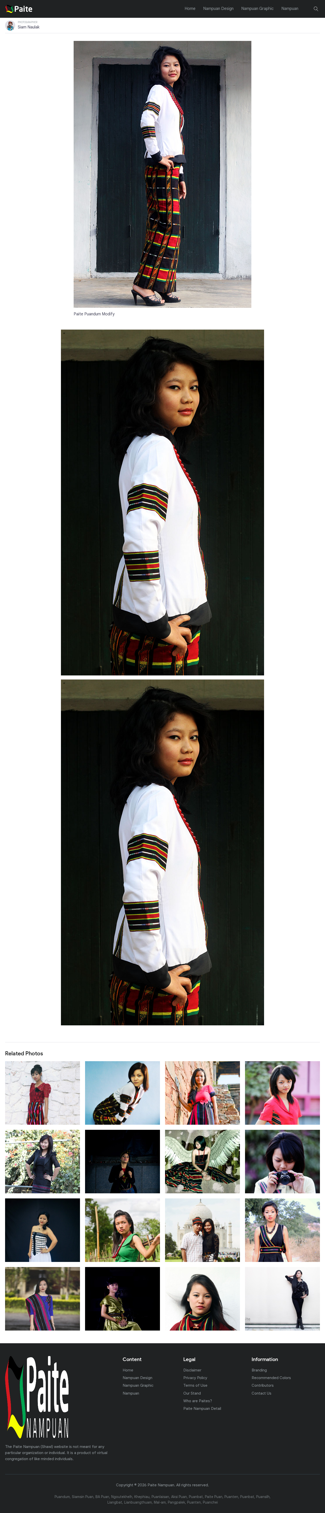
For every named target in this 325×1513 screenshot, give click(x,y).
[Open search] (316, 8)
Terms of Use (195, 1385)
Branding (259, 1370)
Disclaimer (192, 1370)
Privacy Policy (195, 1377)
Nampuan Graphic (257, 8)
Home (190, 8)
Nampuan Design (218, 8)
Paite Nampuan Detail (202, 1408)
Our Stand (192, 1393)
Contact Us (261, 1393)
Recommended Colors (271, 1377)
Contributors (263, 1385)
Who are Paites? (197, 1400)
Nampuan (289, 8)
